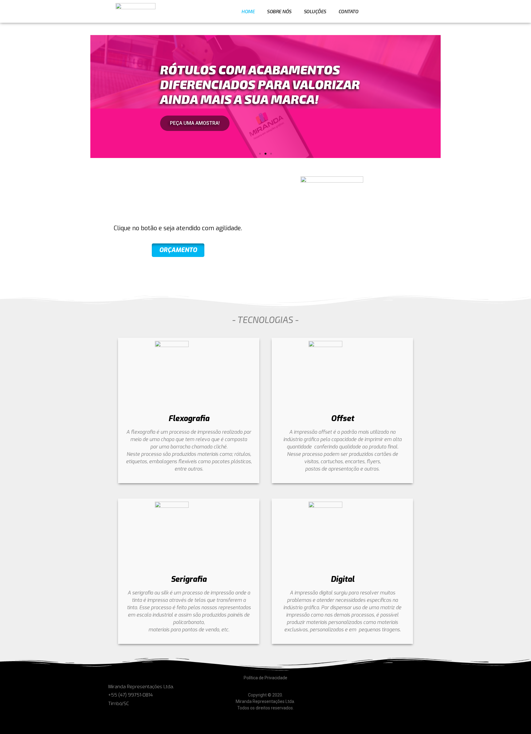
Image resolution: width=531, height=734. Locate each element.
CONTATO (349, 11)
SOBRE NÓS (279, 11)
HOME (248, 11)
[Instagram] (425, 11)
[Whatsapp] (407, 11)
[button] (260, 154)
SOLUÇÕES (315, 11)
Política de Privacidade (265, 677)
